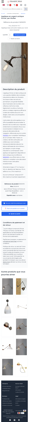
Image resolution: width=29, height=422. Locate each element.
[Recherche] (26, 9)
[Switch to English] (3, 4)
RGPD (16, 403)
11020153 (5, 135)
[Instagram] (14, 420)
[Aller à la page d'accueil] (14, 2)
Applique (23, 13)
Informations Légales (20, 398)
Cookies (17, 405)
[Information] (25, 5)
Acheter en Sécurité (7, 405)
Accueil (3, 13)
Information (18, 390)
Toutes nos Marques (7, 403)
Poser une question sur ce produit (14, 208)
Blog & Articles (5, 390)
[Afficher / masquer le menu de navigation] (2, 2)
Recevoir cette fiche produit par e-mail (14, 203)
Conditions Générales (20, 401)
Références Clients (7, 401)
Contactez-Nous (6, 388)
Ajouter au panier (20, 34)
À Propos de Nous (6, 386)
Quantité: (5, 34)
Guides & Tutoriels (19, 392)
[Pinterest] (19, 420)
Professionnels (5, 398)
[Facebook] (10, 420)
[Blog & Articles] (21, 5)
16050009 (6, 157)
